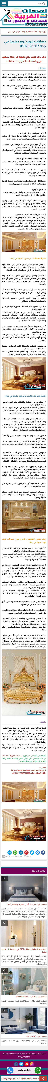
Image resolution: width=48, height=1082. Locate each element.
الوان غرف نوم (14, 32)
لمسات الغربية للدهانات (12, 756)
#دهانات (42, 767)
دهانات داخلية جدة (29, 32)
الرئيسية (42, 32)
